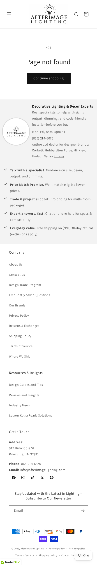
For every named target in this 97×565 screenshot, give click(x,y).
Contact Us (17, 275)
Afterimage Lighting (32, 548)
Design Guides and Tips (26, 385)
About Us (16, 264)
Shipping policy (48, 555)
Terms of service (24, 555)
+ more (59, 156)
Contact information (73, 555)
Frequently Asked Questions (29, 295)
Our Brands (17, 305)
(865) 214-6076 (42, 138)
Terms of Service (21, 346)
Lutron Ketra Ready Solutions (30, 415)
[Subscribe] (83, 510)
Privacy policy (77, 548)
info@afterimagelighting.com (42, 470)
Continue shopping (48, 78)
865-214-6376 (31, 463)
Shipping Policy (20, 336)
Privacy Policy (19, 315)
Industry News (19, 405)
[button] (9, 14)
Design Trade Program (25, 285)
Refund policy (57, 548)
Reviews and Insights (24, 395)
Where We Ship (20, 356)
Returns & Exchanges (24, 326)
